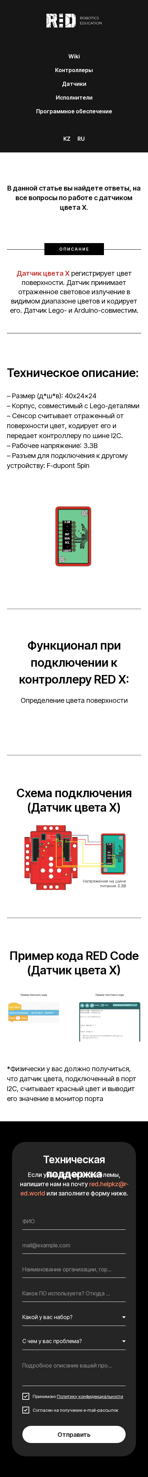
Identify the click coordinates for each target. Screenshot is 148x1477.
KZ (67, 138)
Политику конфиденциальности (90, 1396)
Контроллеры (74, 70)
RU (81, 138)
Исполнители (74, 97)
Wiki (74, 56)
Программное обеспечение (74, 111)
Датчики (74, 83)
